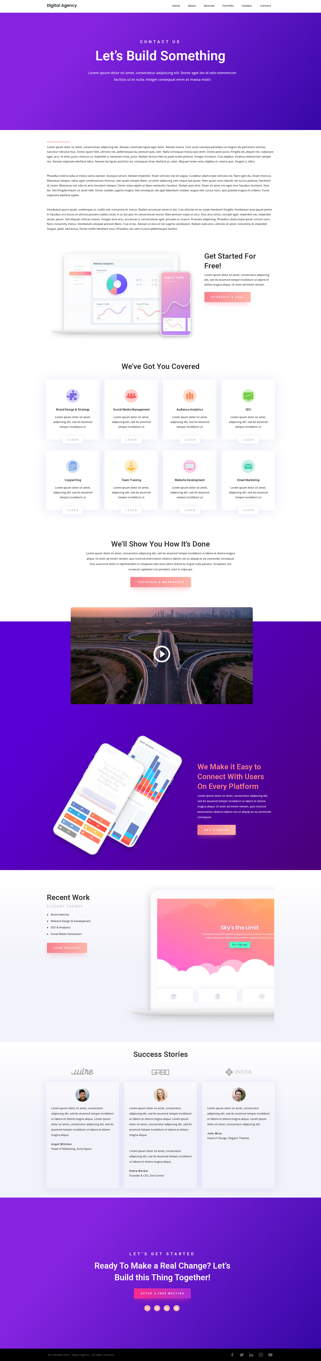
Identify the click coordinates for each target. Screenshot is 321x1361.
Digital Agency (62, 5)
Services (209, 6)
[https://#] (147, 1308)
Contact (265, 6)
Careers (247, 6)
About (192, 6)
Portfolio (228, 6)
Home (176, 6)
